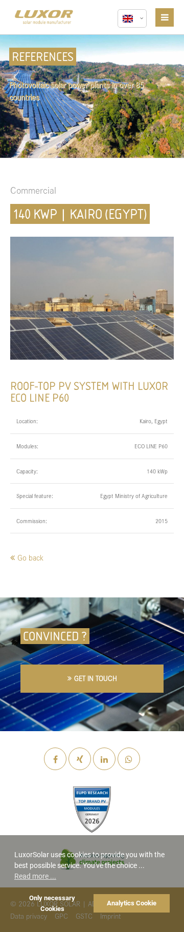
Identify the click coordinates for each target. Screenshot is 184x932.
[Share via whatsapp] (129, 759)
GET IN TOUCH (95, 678)
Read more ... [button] (35, 876)
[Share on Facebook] (55, 759)
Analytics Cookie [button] (131, 903)
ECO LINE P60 (151, 446)
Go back (30, 557)
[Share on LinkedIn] (104, 759)
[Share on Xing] (79, 759)
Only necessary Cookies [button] (52, 903)
